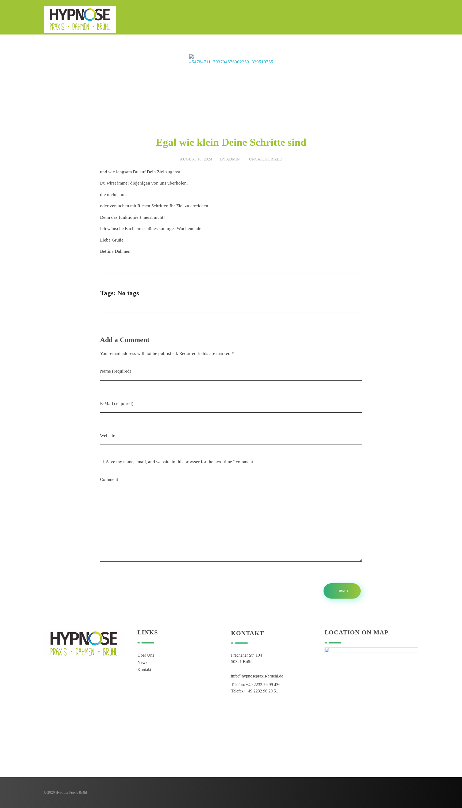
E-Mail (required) (116, 403)
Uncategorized (265, 159)
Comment (109, 479)
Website (107, 435)
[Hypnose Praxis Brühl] (80, 19)
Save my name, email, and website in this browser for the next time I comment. (180, 461)
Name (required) (115, 371)
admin (233, 159)
